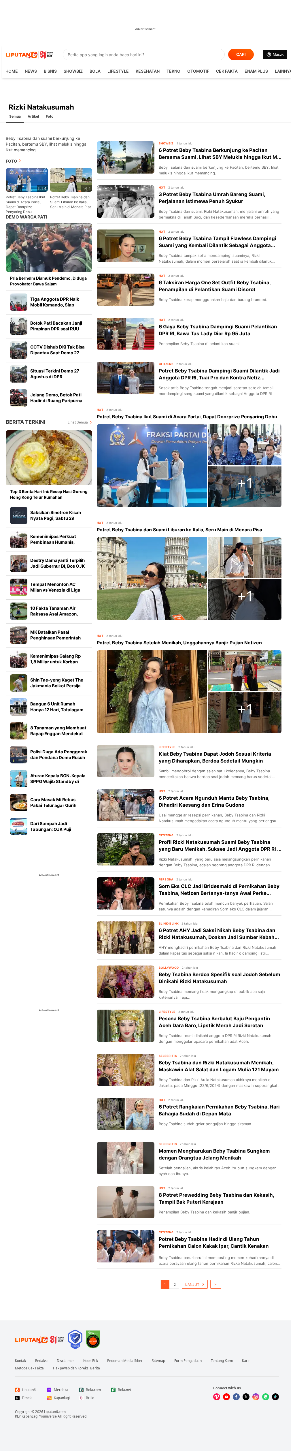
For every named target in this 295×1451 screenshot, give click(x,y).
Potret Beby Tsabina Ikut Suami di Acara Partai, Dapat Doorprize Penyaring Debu (25, 204)
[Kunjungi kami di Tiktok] (275, 1396)
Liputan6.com (55, 1411)
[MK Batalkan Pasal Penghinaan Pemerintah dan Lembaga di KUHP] (18, 635)
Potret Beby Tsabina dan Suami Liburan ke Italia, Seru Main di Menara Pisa (70, 202)
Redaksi (41, 1360)
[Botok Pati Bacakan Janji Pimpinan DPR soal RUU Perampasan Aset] (18, 326)
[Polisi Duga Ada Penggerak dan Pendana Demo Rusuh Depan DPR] (18, 754)
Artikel (33, 116)
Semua (15, 116)
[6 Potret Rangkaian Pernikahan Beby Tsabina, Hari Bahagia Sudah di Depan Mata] (125, 1114)
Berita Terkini (25, 422)
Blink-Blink (169, 923)
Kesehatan (148, 71)
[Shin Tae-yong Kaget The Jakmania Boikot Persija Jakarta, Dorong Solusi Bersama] (18, 683)
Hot (162, 187)
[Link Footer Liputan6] (40, 1339)
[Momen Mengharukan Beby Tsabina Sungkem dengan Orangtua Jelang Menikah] (125, 1158)
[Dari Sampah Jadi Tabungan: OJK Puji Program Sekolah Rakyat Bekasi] (18, 826)
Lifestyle (118, 71)
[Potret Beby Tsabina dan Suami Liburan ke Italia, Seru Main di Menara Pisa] (152, 578)
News (31, 71)
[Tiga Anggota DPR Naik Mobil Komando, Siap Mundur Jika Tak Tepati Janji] (18, 302)
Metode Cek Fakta (29, 1368)
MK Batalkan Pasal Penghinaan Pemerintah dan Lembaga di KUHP (55, 637)
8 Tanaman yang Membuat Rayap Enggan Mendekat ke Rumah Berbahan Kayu (58, 733)
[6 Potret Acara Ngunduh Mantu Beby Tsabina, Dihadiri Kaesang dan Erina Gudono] (125, 805)
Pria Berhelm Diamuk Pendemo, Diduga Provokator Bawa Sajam (48, 281)
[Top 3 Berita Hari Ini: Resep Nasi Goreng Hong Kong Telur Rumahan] (49, 457)
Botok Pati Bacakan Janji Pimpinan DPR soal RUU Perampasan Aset (56, 328)
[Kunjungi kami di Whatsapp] (265, 1396)
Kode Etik (90, 1360)
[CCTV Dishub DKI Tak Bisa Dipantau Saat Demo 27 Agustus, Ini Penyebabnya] (18, 350)
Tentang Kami (222, 1360)
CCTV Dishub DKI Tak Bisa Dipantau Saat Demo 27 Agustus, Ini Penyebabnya (57, 352)
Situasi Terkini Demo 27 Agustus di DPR (54, 373)
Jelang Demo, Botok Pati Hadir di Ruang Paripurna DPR (56, 400)
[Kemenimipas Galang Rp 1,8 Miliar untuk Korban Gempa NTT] (18, 659)
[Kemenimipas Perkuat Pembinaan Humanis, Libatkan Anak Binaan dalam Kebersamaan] (18, 539)
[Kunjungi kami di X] (246, 1396)
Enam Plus (256, 71)
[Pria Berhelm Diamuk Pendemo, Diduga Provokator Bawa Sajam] (49, 247)
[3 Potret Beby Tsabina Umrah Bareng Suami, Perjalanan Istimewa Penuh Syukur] (125, 201)
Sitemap (158, 1360)
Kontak (20, 1360)
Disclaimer (65, 1360)
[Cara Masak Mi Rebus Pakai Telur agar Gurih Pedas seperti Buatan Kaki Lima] (18, 802)
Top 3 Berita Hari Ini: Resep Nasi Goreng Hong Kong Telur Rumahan (49, 494)
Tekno (173, 71)
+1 (245, 483)
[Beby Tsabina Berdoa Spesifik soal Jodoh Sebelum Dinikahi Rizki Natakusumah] (125, 982)
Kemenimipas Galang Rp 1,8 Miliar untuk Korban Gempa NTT (55, 661)
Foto (49, 116)
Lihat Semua (78, 422)
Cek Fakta (227, 71)
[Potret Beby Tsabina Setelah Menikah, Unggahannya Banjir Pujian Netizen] (152, 691)
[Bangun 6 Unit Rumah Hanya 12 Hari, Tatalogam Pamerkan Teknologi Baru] (18, 707)
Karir (246, 1360)
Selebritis (168, 1055)
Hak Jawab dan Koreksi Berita (76, 1368)
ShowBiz (73, 71)
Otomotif (198, 71)
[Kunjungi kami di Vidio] (216, 1396)
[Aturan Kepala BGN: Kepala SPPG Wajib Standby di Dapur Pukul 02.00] (18, 778)
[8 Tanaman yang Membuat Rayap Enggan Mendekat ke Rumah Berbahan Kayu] (18, 730)
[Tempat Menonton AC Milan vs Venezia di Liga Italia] (18, 587)
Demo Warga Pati (26, 217)
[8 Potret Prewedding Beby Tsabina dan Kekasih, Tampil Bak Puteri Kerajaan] (125, 1202)
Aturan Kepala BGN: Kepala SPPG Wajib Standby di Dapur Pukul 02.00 (58, 781)
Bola (95, 71)
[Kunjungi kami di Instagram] (255, 1396)
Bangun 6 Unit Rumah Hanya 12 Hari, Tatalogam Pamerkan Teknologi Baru (57, 709)
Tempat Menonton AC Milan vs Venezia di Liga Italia (55, 590)
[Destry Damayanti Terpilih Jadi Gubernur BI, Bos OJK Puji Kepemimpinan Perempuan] (18, 563)
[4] (27, 179)
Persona (166, 879)
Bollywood (169, 967)
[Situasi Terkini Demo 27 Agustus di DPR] (18, 374)
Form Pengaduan (188, 1360)
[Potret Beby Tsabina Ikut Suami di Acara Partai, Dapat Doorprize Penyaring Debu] (152, 465)
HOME (11, 71)
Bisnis (50, 71)
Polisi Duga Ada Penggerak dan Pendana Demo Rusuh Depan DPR (58, 757)
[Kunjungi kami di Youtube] (226, 1396)
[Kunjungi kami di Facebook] (236, 1396)
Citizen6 (166, 364)
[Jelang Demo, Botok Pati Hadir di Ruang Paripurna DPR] (18, 397)
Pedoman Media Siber (125, 1360)
